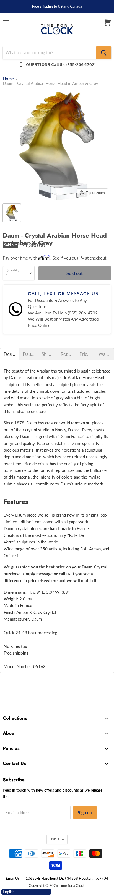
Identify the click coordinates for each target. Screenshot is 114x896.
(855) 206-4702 (83, 312)
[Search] (103, 52)
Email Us (13, 878)
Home (8, 78)
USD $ (54, 839)
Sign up (85, 812)
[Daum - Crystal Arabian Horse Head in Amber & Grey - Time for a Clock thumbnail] (12, 213)
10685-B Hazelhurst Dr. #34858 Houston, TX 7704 (67, 878)
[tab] (9, 354)
